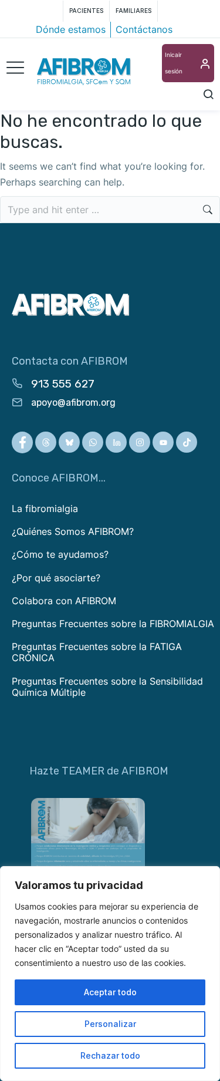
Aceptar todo (110, 992)
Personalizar (110, 1024)
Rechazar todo (110, 1055)
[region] (110, 973)
